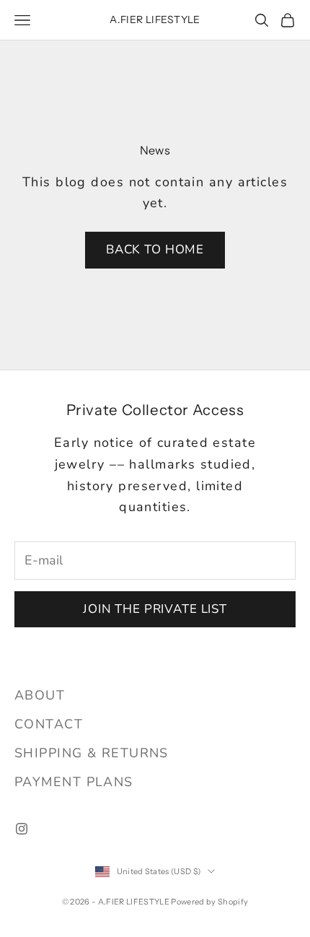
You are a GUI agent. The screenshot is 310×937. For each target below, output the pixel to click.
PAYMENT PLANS (73, 781)
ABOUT (39, 695)
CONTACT (48, 724)
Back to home (155, 249)
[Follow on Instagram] (21, 828)
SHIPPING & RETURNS (91, 753)
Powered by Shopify (209, 902)
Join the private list (155, 609)
